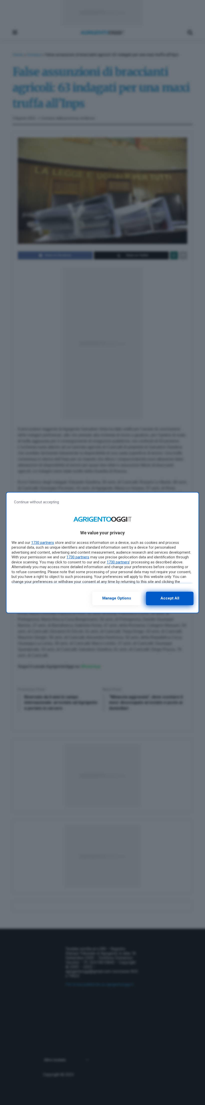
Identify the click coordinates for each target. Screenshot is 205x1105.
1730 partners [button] (42, 542)
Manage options (116, 598)
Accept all (169, 598)
